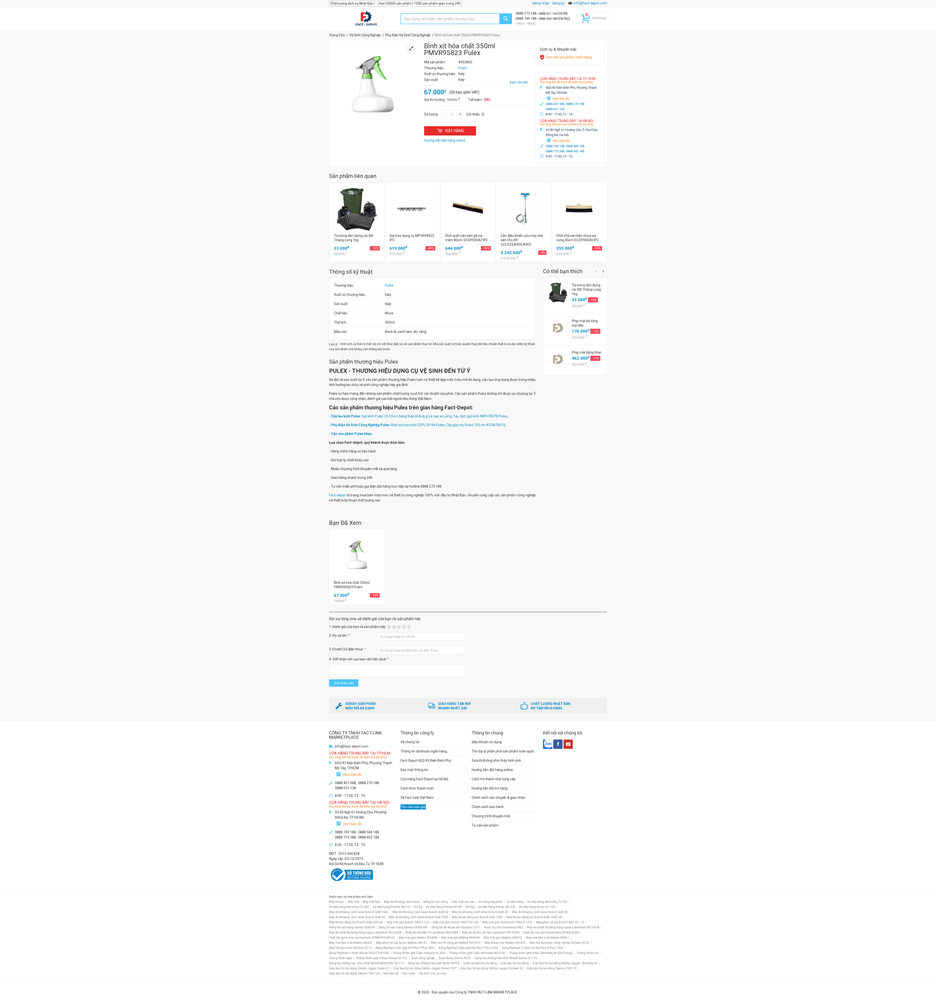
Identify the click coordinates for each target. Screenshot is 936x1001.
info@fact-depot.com (590, 3)
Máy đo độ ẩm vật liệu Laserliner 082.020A (490, 932)
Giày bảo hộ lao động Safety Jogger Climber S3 (491, 968)
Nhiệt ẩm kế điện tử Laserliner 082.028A (431, 932)
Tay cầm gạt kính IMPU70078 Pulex (480, 416)
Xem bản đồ (561, 98)
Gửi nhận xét (343, 683)
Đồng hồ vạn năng (435, 902)
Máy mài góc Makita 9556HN (460, 937)
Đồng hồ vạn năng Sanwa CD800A (352, 927)
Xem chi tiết (519, 82)
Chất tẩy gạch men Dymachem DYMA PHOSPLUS (362, 937)
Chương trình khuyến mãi (491, 816)
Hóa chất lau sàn (463, 902)
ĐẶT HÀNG (454, 130)
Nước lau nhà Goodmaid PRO (503, 927)
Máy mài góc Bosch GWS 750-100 (455, 922)
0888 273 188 (526, 13)
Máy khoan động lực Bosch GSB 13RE (477, 917)
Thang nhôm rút (587, 953)
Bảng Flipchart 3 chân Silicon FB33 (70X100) (359, 953)
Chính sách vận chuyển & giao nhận (498, 797)
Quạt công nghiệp (423, 958)
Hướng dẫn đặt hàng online (492, 770)
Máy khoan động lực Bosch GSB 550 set (356, 922)
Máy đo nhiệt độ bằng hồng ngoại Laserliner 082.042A (563, 927)
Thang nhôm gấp (340, 958)
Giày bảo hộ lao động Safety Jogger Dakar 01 (359, 968)
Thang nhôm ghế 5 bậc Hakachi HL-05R (419, 953)
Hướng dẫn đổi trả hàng (489, 788)
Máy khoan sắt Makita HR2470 (505, 942)
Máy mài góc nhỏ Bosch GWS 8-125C (507, 922)
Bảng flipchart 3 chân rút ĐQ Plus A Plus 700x (532, 948)
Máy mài (353, 902)
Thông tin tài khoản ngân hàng (423, 751)
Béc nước (408, 973)
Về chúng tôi (409, 742)
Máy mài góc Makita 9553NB (418, 937)
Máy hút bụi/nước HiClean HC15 (350, 948)
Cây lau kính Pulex (345, 416)
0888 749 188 (526, 18)
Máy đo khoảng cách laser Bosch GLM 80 (357, 917)
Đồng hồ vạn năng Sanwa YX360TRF (403, 927)
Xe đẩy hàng (515, 902)
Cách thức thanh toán (417, 788)
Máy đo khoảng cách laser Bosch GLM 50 (540, 912)
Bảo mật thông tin (414, 770)
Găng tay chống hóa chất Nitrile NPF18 (433, 963)
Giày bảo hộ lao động (515, 963)
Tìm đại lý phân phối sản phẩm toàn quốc (503, 751)
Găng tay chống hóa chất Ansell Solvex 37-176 (506, 958)
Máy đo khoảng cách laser (401, 902)
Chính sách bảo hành (488, 807)
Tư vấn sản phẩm (485, 825)
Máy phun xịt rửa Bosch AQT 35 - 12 (560, 922)
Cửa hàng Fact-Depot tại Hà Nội (424, 779)
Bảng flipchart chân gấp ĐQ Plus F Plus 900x (405, 948)
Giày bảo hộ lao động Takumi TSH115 (551, 968)
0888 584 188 (548, 18)
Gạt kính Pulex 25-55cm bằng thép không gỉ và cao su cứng (407, 416)
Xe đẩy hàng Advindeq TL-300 (349, 907)
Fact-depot (337, 495)
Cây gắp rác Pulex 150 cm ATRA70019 (475, 425)
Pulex (389, 285)
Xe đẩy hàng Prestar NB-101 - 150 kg (397, 907)
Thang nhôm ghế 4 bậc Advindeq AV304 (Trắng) (541, 953)
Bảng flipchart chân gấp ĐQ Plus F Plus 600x (468, 948)
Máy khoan (336, 902)
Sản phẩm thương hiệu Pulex (363, 362)
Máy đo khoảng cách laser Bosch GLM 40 (480, 912)
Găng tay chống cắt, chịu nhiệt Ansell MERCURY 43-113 (366, 963)
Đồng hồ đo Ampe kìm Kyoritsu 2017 (455, 927)
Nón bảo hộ (391, 973)
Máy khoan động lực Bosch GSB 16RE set (534, 917)
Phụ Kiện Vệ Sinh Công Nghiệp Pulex (360, 425)
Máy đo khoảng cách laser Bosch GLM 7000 (418, 917)
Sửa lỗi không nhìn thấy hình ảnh (496, 760)
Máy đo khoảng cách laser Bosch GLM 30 (420, 912)
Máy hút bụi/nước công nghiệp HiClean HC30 (559, 942)
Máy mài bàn (371, 902)
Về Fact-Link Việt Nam (417, 797)
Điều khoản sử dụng (487, 742)
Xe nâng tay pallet (490, 902)
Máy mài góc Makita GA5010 (503, 937)
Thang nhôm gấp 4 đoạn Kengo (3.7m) (381, 958)
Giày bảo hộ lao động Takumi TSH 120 (354, 973)
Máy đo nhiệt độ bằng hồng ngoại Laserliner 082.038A (365, 932)
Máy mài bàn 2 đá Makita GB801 (547, 937)
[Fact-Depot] (366, 19)
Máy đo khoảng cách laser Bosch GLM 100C (359, 912)
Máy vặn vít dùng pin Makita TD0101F (456, 942)
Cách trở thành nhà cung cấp (494, 779)
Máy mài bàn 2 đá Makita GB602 (350, 942)
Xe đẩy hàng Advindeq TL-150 (547, 902)
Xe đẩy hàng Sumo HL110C (537, 907)
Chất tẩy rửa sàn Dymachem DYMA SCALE (551, 932)
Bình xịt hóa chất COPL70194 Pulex (418, 425)
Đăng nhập (541, 3)
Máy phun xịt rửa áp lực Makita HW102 (401, 942)
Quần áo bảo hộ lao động (480, 963)
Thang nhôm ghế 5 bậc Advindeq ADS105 (477, 953)
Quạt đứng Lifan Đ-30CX (455, 958)
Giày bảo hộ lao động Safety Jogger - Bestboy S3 (565, 963)
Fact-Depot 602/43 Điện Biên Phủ (425, 760)
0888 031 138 (548, 13)
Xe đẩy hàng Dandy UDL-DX (496, 907)
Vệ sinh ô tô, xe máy (432, 973)
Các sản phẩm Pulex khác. (352, 434)
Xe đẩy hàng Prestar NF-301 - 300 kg (450, 907)
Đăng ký (558, 3)
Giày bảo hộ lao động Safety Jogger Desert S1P (424, 968)
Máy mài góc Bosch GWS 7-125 (408, 922)
